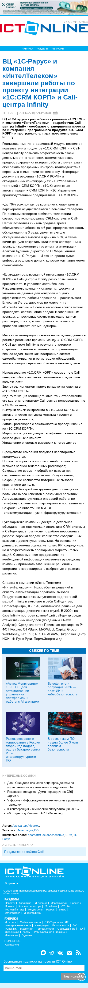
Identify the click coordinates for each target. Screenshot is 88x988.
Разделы (43, 48)
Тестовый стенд (14, 909)
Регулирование (43, 932)
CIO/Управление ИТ (57, 922)
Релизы (50, 909)
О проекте (11, 883)
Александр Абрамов (35, 113)
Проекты (75, 903)
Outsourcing (12, 932)
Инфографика (32, 913)
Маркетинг (26, 929)
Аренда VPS (12, 944)
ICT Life (65, 906)
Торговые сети (45, 929)
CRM (68, 835)
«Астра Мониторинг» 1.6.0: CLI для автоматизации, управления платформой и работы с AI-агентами (22, 692)
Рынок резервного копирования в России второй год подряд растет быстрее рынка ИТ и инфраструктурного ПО (23, 749)
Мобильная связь (30, 922)
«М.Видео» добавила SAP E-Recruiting (34, 813)
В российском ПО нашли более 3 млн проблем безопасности (63, 744)
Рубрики (28, 48)
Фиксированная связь (18, 925)
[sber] (44, 7)
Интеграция (25, 830)
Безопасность (60, 925)
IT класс (10, 906)
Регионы (58, 48)
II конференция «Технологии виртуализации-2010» (43, 809)
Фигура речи (35, 909)
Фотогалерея (12, 913)
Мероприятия (59, 903)
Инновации (11, 935)
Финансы (61, 932)
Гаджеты (27, 935)
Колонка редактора (30, 906)
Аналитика (25, 903)
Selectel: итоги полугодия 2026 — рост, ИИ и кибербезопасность (62, 689)
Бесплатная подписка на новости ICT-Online (38, 961)
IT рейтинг (51, 906)
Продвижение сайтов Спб (24, 851)
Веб (75, 925)
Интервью (41, 903)
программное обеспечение (46, 835)
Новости (10, 903)
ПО (36, 830)
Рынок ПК (10, 929)
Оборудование (66, 929)
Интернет (10, 922)
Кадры (26, 932)
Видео (62, 909)
